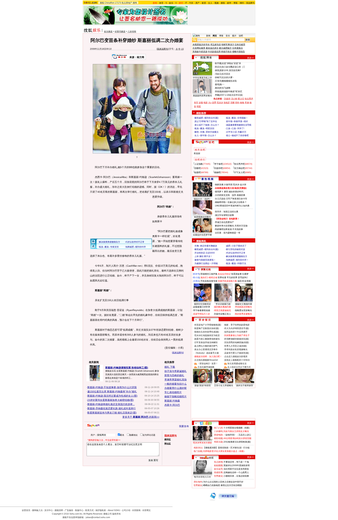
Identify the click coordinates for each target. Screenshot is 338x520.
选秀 (214, 102)
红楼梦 (245, 274)
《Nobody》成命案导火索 (206, 353)
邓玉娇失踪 (215, 44)
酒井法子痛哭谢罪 (244, 385)
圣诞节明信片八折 (201, 314)
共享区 (196, 281)
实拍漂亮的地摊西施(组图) (236, 342)
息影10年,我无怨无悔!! (230, 70)
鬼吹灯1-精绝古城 (209, 277)
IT (186, 3)
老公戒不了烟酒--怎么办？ (207, 125)
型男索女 (218, 476)
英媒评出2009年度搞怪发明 (237, 465)
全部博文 (146, 510)
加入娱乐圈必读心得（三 (233, 67)
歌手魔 (218, 63)
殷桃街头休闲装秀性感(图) (206, 332)
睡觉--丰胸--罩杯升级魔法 (206, 132)
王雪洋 (218, 81)
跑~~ (222, 84)
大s (209, 102)
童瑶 (217, 84)
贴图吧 (197, 172)
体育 (161, 3)
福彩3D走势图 (244, 281)
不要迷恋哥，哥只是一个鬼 (236, 462)
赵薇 (201, 102)
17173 (118, 3)
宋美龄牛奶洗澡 (200, 51)
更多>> (250, 58)
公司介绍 (126, 510)
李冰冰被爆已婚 (223, 304)
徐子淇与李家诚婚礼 (175, 371)
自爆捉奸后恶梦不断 (202, 235)
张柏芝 (227, 102)
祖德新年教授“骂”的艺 (232, 91)
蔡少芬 (241, 98)
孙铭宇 (218, 77)
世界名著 (222, 277)
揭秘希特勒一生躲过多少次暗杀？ (231, 202)
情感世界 (218, 472)
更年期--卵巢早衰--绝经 (237, 121)
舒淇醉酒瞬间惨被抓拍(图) (236, 339)
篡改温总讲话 (212, 48)
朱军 (196, 102)
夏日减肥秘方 (225, 48)
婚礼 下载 (169, 366)
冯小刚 (234, 98)
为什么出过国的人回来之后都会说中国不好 (223, 482)
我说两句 (250, 3)
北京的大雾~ (228, 77)
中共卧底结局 (214, 51)
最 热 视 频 (207, 179)
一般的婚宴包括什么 (175, 383)
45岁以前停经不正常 (235, 253)
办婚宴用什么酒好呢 (175, 388)
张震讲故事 (236, 274)
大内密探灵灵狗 (222, 195)
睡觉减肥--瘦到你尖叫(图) (206, 118)
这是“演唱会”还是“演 (231, 63)
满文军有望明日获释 (224, 215)
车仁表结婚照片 (173, 392)
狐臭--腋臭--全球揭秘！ (237, 118)
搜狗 (135, 3)
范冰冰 (220, 102)
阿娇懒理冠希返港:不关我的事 (229, 229)
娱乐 (171, 3)
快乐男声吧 (239, 164)
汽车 (191, 3)
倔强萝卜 (219, 191)
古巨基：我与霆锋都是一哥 (227, 233)
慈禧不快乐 (226, 51)
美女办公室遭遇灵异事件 (206, 349)
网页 (215, 35)
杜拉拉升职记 (224, 274)
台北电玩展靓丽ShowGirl (206, 360)
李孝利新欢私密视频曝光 (236, 349)
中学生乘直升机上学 (202, 78)
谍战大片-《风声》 (202, 199)
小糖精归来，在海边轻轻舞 (236, 476)
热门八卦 (218, 428)
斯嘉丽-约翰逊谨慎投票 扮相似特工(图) (126, 367)
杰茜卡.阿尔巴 (172, 405)
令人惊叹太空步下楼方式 (239, 367)
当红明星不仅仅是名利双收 (236, 469)
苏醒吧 (197, 168)
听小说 (196, 277)
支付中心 (48, 510)
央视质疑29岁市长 (201, 44)
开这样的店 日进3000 (205, 253)
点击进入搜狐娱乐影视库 (236, 356)
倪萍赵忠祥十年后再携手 (236, 332)
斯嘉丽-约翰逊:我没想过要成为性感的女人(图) (112, 395)
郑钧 (237, 102)
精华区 (167, 439)
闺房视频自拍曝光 (202, 217)
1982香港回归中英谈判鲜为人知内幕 (232, 205)
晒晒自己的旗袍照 (211, 485)
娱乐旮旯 (218, 469)
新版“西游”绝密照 (203, 385)
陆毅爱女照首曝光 (243, 310)
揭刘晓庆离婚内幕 (222, 307)
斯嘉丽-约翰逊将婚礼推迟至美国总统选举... (111, 404)
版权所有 (116, 514)
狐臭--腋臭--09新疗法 (236, 263)
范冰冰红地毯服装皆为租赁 (207, 335)
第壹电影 (218, 435)
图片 (234, 35)
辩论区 (167, 443)
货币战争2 (243, 277)
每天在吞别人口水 (202, 477)
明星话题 (218, 442)
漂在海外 (198, 482)
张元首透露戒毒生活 (236, 363)
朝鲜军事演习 (227, 44)
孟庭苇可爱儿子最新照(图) (236, 353)
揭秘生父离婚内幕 (243, 304)
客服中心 (79, 510)
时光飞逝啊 (225, 88)
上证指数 (198, 164)
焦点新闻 (218, 462)
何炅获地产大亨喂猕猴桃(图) (207, 325)
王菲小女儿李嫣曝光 (223, 385)
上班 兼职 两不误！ (203, 256)
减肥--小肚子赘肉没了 (236, 246)
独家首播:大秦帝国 (223, 184)
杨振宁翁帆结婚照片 (175, 396)
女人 (210, 3)
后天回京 (226, 74)
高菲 (217, 88)
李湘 (247, 102)
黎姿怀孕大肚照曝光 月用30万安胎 (231, 226)
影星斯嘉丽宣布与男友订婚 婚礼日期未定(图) (112, 412)
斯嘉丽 (197, 153)
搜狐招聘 (59, 510)
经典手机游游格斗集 (227, 281)
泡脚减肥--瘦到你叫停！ (237, 260)
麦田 (226, 191)
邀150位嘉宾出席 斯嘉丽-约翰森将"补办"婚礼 (112, 391)
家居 (204, 3)
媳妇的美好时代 (236, 191)
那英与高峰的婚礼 (174, 375)
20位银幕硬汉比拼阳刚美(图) (237, 442)
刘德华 (227, 98)
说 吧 (211, 142)
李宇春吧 (218, 164)
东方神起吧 (239, 168)
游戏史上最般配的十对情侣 (237, 360)
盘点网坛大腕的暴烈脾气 (206, 346)
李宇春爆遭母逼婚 (201, 310)
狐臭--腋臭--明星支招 (204, 128)
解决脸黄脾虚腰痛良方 (236, 256)
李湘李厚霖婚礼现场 (175, 379)
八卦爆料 (218, 431)
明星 (199, 106)
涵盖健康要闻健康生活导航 (238, 125)
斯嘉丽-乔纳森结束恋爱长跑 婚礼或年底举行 (111, 408)
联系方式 (89, 510)
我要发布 (184, 426)
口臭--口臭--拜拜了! (235, 128)
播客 (223, 3)
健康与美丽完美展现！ (205, 260)
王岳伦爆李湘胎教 (206, 367)
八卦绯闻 (132, 31)
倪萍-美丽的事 (238, 195)
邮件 (229, 3)
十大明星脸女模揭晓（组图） (237, 428)
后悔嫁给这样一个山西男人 (236, 472)
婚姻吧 (217, 172)
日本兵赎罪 (240, 44)
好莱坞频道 (120, 31)
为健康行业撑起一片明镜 (206, 263)
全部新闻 (136, 510)
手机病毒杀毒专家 (209, 281)
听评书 (196, 274)
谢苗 (217, 70)
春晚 (242, 102)
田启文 (218, 67)
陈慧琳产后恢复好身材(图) (206, 328)
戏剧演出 (198, 447)
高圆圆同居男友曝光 (202, 95)
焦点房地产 (127, 3)
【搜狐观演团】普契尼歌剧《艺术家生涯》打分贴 (226, 447)
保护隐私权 (100, 510)
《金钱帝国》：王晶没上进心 (237, 435)
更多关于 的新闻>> (140, 416)
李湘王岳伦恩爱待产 (224, 222)
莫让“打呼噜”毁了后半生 (206, 121)
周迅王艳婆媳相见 (222, 310)
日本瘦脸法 (237, 48)
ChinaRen (109, 3)
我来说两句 (162, 49)
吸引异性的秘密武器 (235, 249)
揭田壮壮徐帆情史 (202, 304)
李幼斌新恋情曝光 (243, 307)
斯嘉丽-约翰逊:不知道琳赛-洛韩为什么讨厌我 (112, 387)
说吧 (241, 35)
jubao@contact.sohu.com (98, 517)
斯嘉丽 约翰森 (172, 400)
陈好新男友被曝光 (243, 314)
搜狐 (102, 3)
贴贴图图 (218, 465)
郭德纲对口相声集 (209, 274)
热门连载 (198, 451)
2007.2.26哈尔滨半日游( (231, 95)
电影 (206, 102)
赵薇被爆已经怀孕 (201, 307)
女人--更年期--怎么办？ (205, 135)
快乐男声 (249, 98)
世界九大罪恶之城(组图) (235, 346)
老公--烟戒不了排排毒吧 (237, 135)
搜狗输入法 (37, 510)
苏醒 (232, 102)
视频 (216, 3)
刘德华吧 (218, 168)
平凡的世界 (232, 277)
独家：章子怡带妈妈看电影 (237, 325)
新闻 (208, 35)
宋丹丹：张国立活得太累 (226, 211)
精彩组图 (218, 438)
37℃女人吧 (239, 172)
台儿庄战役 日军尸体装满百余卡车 (231, 198)
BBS (242, 3)
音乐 (228, 35)
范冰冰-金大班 (239, 184)
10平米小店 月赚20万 (236, 132)
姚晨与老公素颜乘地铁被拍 (207, 339)
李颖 (217, 95)
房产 (197, 3)
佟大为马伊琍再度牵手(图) (236, 328)
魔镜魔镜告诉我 (229, 81)
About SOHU (114, 510)
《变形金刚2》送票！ (208, 363)
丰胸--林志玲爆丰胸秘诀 (206, 246)
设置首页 (26, 510)
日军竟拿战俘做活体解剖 (206, 342)
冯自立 (218, 74)
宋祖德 (218, 91)
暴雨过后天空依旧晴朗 (231, 485)
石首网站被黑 (199, 48)
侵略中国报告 (238, 51)
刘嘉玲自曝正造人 (222, 314)
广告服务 (69, 510)
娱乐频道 (108, 31)
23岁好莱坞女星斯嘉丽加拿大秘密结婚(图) (110, 400)
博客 (235, 3)
